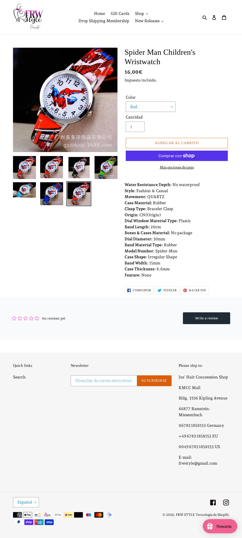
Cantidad (134, 117)
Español (24, 502)
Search (19, 377)
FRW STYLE (185, 515)
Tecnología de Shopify (212, 515)
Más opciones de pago (177, 167)
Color (131, 97)
